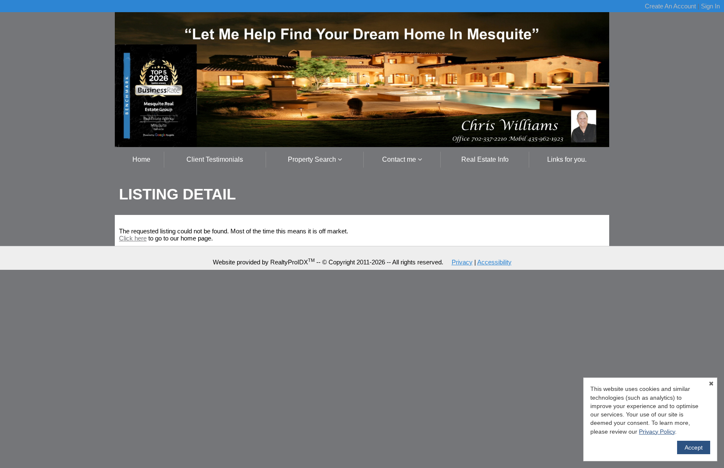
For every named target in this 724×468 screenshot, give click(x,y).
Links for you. (567, 159)
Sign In (710, 6)
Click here (133, 238)
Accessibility (494, 262)
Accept (694, 447)
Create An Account (670, 6)
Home (141, 159)
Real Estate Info (485, 159)
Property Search (313, 159)
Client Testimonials (214, 159)
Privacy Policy (657, 431)
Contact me (400, 159)
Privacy (462, 262)
